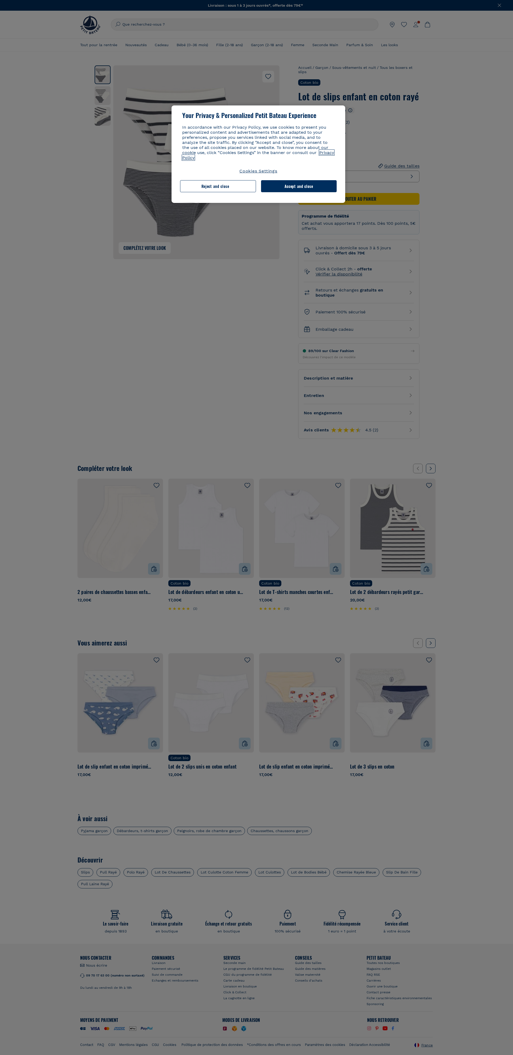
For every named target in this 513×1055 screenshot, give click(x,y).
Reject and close (215, 186)
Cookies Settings (258, 171)
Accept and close (299, 186)
